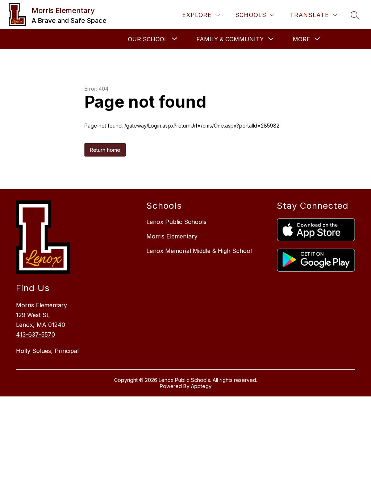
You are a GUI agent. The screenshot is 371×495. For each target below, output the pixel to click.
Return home (105, 150)
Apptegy (201, 386)
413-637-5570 (35, 334)
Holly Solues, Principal (47, 350)
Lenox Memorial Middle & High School (199, 250)
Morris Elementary (171, 236)
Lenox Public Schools (176, 221)
